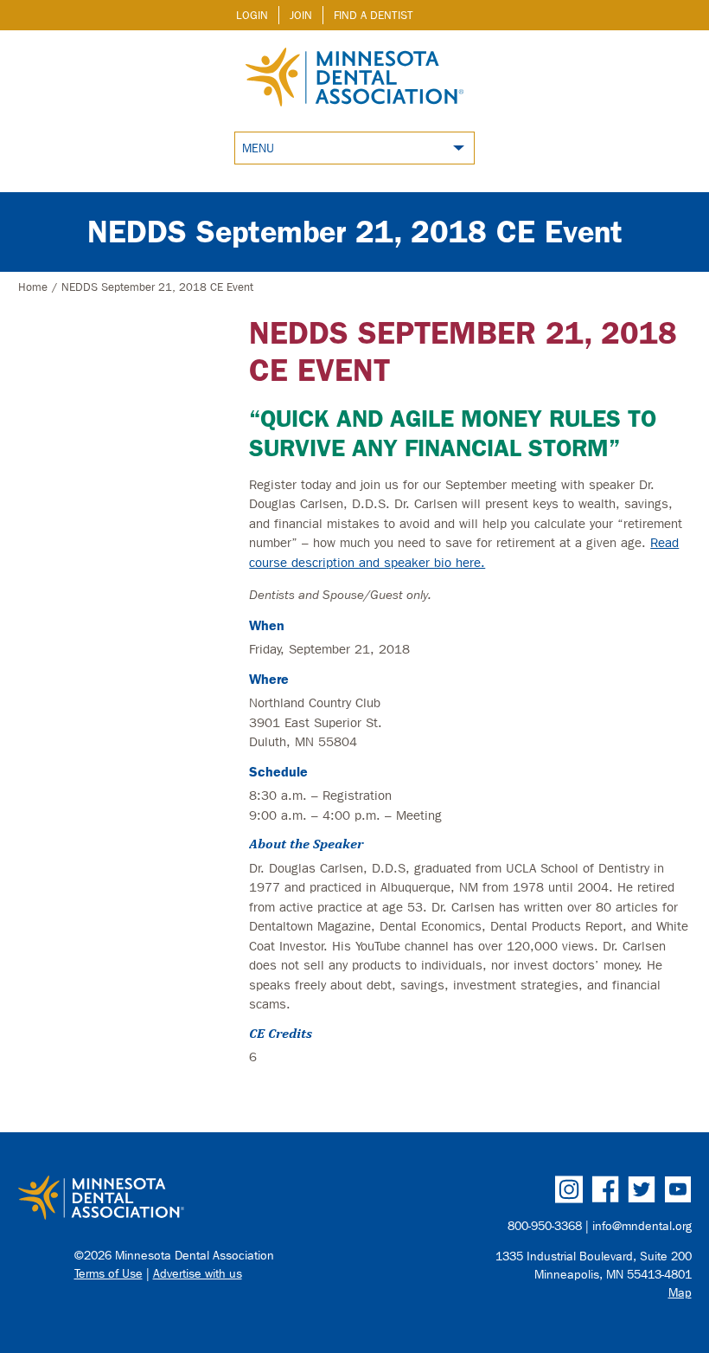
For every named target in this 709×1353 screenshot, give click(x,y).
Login (252, 15)
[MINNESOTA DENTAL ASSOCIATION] (181, 1199)
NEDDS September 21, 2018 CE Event (355, 231)
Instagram (569, 1189)
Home (33, 286)
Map (680, 1292)
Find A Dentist (373, 15)
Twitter (641, 1189)
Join (301, 15)
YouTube (678, 1189)
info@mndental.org (642, 1226)
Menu (258, 148)
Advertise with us (197, 1273)
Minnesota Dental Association (354, 79)
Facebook (605, 1189)
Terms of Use (108, 1273)
